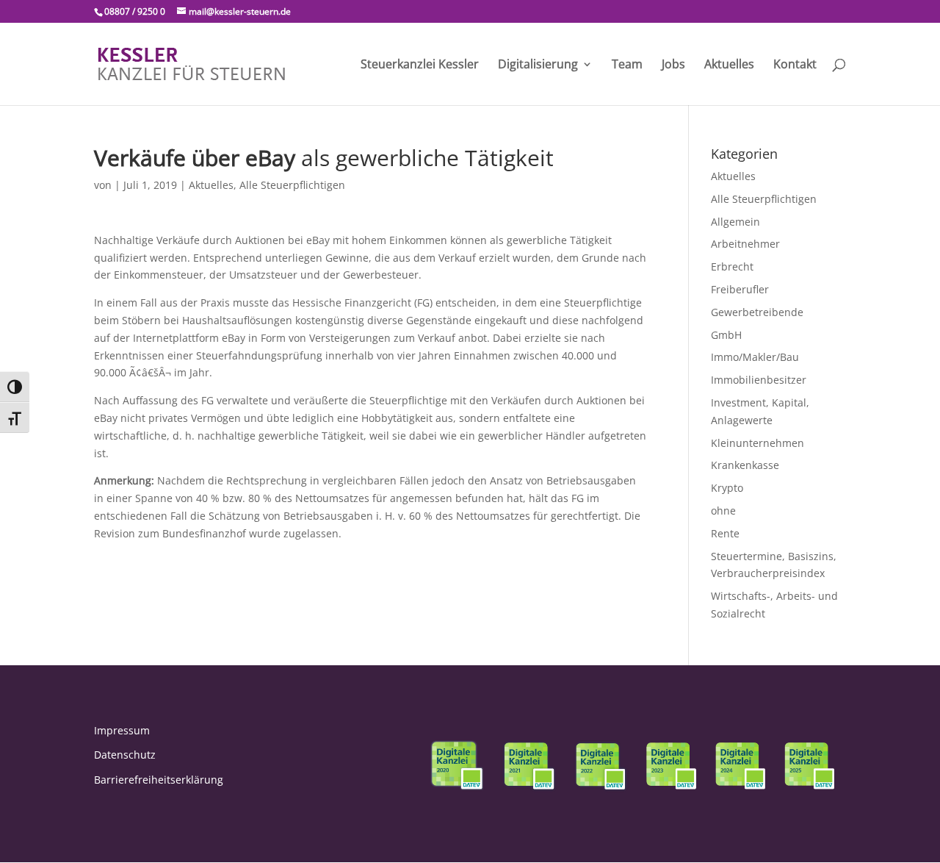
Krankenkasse (745, 465)
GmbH (726, 335)
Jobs (673, 65)
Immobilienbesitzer (758, 380)
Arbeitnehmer (745, 244)
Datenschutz (125, 755)
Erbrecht (732, 266)
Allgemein (735, 222)
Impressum (122, 730)
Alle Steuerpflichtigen (292, 185)
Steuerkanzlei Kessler (420, 65)
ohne (723, 511)
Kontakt (795, 65)
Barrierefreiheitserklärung (158, 780)
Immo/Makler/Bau (755, 357)
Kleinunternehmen (757, 443)
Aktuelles (729, 65)
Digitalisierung (538, 65)
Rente (725, 533)
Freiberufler (740, 289)
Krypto (727, 488)
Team (627, 65)
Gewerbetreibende (757, 312)
